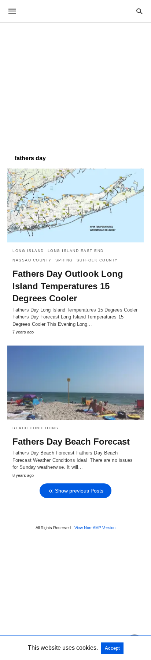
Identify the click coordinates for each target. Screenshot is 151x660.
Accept (112, 648)
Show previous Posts (79, 491)
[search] (139, 11)
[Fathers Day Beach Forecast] (75, 382)
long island (28, 251)
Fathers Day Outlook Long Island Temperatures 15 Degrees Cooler (67, 286)
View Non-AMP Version (94, 527)
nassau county (32, 260)
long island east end (76, 251)
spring (64, 260)
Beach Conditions (35, 428)
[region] (75, 84)
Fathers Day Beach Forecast (71, 441)
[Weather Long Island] (75, 11)
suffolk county (97, 260)
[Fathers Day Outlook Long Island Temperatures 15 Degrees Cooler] (75, 205)
